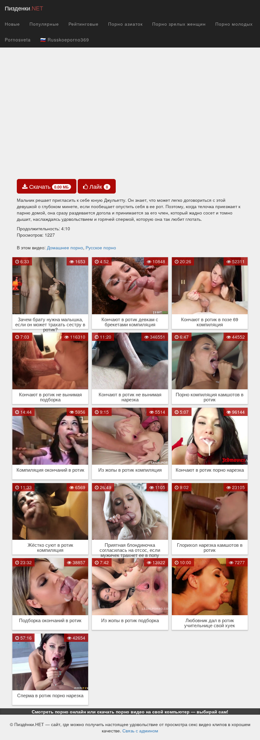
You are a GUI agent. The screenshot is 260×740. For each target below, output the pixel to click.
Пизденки (24, 8)
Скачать (48, 186)
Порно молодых (234, 24)
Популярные (44, 24)
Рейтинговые (83, 24)
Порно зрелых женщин (179, 24)
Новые (12, 24)
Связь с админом (140, 730)
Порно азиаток (125, 24)
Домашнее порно (65, 247)
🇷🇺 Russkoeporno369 (64, 39)
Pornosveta (18, 39)
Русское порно (101, 247)
